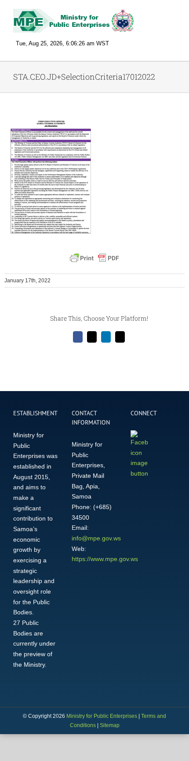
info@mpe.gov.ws (96, 538)
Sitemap (110, 725)
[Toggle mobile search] (156, 15)
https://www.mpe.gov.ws (105, 558)
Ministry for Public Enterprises (101, 716)
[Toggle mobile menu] (172, 15)
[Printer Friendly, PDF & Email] (94, 258)
